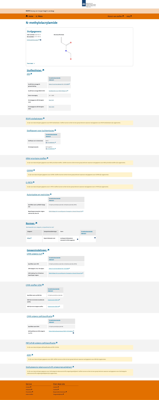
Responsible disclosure (66, 392)
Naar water (51, 106)
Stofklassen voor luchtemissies (41, 130)
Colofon (64, 387)
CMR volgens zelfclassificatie (40, 316)
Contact (36, 387)
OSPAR (31, 170)
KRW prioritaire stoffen (37, 158)
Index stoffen (29, 394)
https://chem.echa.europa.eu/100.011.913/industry (61, 331)
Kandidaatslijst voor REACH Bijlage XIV (58, 91)
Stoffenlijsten (35, 70)
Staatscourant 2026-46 (54, 300)
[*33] (40, 40)
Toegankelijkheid (66, 394)
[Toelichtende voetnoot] (95, 237)
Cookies (64, 389)
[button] (39, 16)
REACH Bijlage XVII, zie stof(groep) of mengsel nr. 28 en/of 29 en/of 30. (66, 211)
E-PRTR (30, 182)
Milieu (29, 238)
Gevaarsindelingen (38, 250)
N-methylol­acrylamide (54, 78)
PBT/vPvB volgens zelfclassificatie (42, 343)
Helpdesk (37, 389)
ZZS (29, 74)
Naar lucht (51, 100)
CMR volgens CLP (35, 254)
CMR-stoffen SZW (35, 285)
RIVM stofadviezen (35, 118)
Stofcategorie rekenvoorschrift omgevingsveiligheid (50, 367)
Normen (31, 223)
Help (130, 16)
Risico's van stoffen (116, 16)
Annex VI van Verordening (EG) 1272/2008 (59, 84)
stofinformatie (33, 40)
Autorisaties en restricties (39, 194)
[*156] (77, 239)
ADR (30, 355)
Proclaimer (37, 392)
